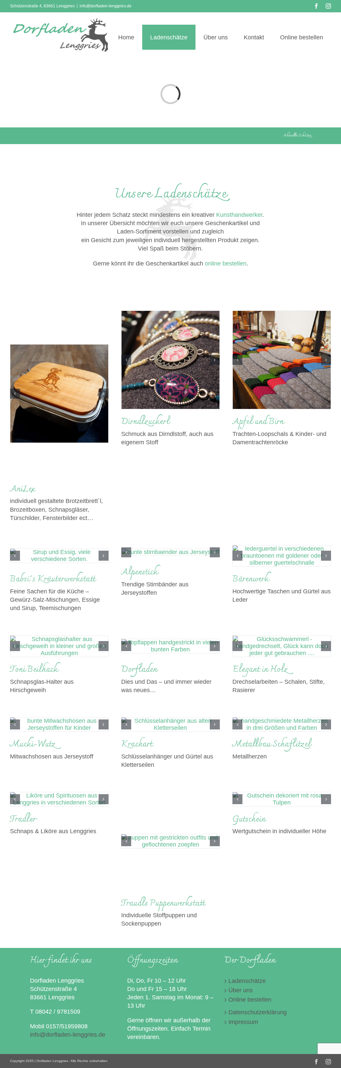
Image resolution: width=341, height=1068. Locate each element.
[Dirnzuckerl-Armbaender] (170, 360)
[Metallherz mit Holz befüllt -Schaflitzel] (282, 724)
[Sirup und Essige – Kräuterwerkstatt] (59, 556)
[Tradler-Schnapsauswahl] (59, 799)
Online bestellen (249, 999)
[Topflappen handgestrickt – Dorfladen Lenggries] (170, 646)
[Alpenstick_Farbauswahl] (170, 552)
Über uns (240, 990)
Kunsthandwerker (239, 214)
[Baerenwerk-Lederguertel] (282, 555)
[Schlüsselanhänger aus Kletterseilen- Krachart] (170, 724)
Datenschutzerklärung (257, 1012)
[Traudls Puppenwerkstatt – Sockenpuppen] (170, 841)
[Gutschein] (282, 799)
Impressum (243, 1022)
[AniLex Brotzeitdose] (59, 394)
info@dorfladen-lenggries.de (106, 6)
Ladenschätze (247, 981)
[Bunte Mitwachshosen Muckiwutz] (59, 724)
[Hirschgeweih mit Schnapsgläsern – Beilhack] (59, 646)
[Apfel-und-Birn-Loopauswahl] (282, 360)
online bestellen (225, 263)
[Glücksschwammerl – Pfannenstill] (282, 646)
